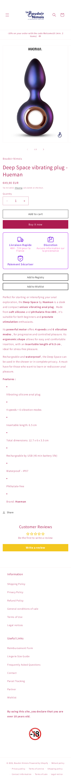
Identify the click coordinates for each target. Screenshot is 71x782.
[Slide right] (44, 149)
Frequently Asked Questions (24, 664)
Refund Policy (15, 600)
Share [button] (10, 512)
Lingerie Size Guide (18, 656)
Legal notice (57, 774)
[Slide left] (27, 149)
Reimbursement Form (20, 648)
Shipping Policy (16, 584)
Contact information (21, 774)
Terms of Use (14, 617)
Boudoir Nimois (21, 763)
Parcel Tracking (16, 681)
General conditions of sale (22, 608)
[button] (7, 15)
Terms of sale (41, 774)
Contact (12, 673)
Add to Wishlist (35, 286)
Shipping (18, 188)
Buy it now (35, 224)
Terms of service (36, 768)
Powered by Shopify (38, 763)
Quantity (7, 193)
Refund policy (58, 763)
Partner (11, 689)
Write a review (35, 548)
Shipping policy (55, 768)
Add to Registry (35, 277)
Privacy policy (18, 768)
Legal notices (15, 625)
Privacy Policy (15, 592)
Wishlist (12, 697)
